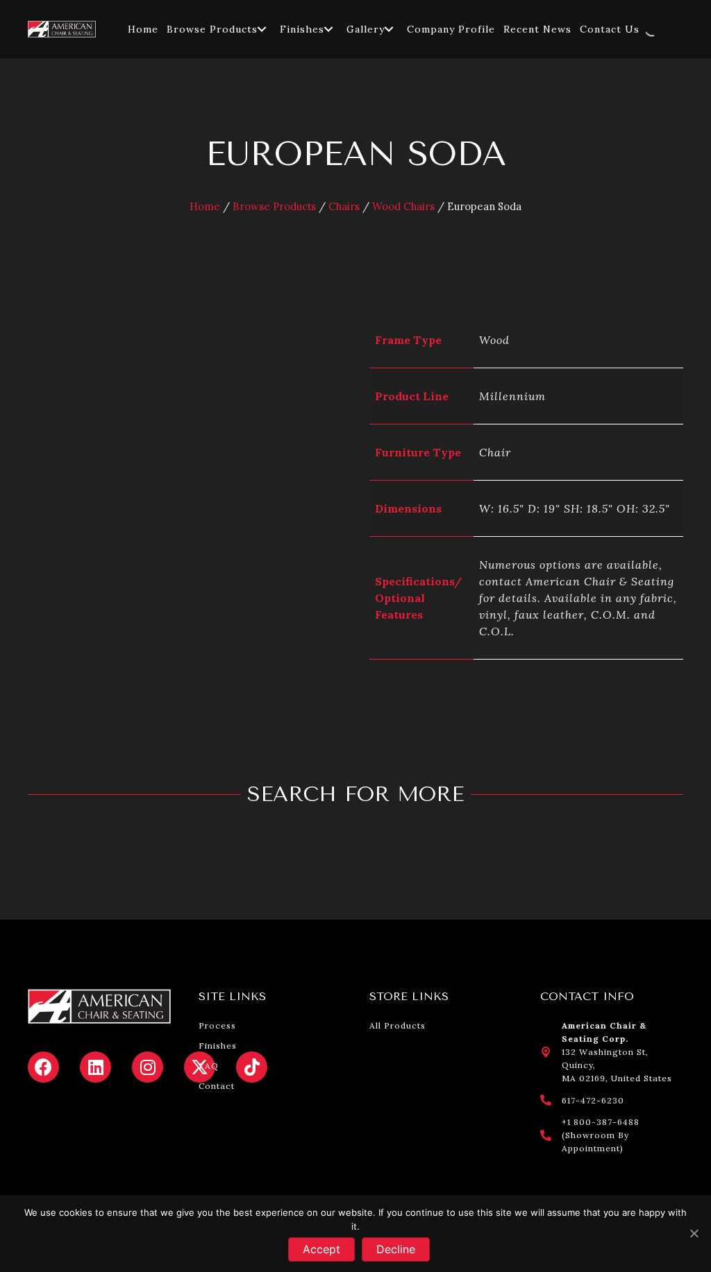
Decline (395, 1249)
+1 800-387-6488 (600, 1122)
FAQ (209, 1065)
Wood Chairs (403, 206)
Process (217, 1025)
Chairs (344, 206)
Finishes (218, 1045)
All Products (397, 1025)
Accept (321, 1249)
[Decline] (694, 1233)
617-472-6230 (593, 1100)
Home (205, 206)
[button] (262, 29)
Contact (217, 1086)
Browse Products (274, 206)
